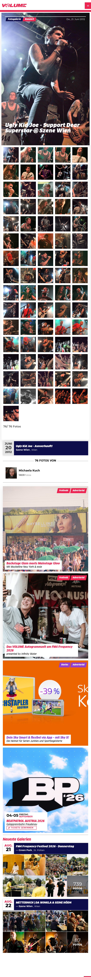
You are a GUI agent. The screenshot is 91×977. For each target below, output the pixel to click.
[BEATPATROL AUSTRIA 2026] (45, 790)
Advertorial (78, 490)
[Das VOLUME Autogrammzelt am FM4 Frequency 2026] (45, 616)
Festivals (63, 490)
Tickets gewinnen (22, 828)
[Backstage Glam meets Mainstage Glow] (45, 528)
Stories (64, 665)
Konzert (29, 19)
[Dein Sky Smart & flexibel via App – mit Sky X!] (45, 703)
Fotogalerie (14, 19)
